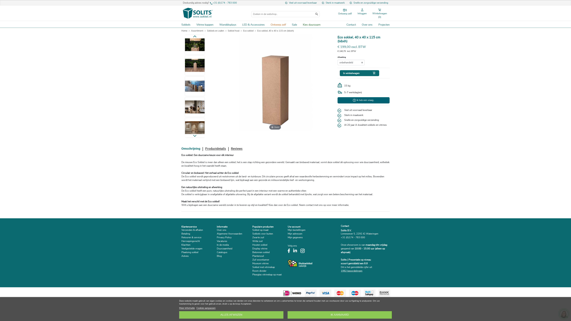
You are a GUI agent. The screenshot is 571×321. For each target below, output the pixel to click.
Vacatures (222, 241)
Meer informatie (187, 308)
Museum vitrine (260, 263)
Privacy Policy (224, 237)
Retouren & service (191, 237)
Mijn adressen (295, 234)
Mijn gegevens (295, 237)
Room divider (259, 271)
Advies (185, 256)
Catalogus (222, 252)
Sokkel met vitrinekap (263, 267)
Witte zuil (257, 241)
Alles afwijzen (231, 315)
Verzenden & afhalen (192, 230)
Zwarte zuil (258, 237)
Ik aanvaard (340, 315)
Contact (345, 226)
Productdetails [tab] (215, 149)
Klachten (185, 245)
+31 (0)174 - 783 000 (225, 3)
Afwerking (342, 57)
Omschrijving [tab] (190, 149)
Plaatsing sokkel (189, 252)
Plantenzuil (258, 256)
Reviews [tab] (237, 149)
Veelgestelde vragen (191, 248)
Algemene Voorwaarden (229, 234)
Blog (219, 256)
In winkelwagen (359, 73)
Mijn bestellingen (296, 230)
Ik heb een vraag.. (365, 100)
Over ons (221, 230)
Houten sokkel (259, 245)
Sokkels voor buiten (262, 234)
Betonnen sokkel (261, 252)
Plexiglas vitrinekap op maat (267, 274)
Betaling (185, 234)
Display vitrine (259, 248)
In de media (223, 245)
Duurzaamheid (224, 248)
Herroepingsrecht (190, 241)
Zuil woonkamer (260, 260)
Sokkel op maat (260, 230)
